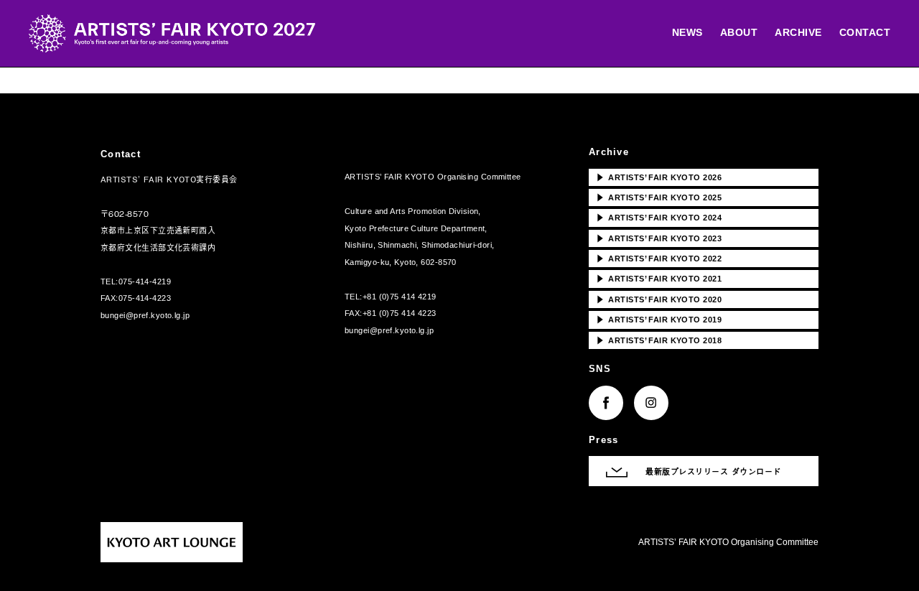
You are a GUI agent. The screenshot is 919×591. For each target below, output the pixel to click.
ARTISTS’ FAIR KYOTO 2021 (659, 278)
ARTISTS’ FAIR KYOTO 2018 (659, 339)
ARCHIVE (798, 32)
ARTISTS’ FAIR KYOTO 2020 (659, 298)
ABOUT (739, 32)
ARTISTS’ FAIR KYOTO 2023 (659, 237)
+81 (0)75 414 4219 (400, 296)
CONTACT (865, 32)
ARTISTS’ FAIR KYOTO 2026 (659, 176)
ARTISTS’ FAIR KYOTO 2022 (659, 258)
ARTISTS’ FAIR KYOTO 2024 (659, 217)
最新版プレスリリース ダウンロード (713, 471)
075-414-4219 (144, 281)
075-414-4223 (144, 298)
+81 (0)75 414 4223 (400, 313)
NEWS (687, 32)
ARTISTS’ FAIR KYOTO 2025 (659, 197)
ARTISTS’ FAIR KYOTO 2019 (659, 319)
